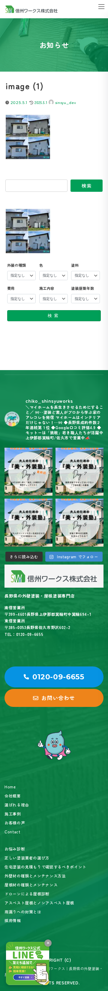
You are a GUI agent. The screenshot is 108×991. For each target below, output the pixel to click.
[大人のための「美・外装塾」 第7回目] (80, 472)
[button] (54, 676)
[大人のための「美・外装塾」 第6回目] (28, 523)
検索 (87, 185)
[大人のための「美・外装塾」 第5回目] (80, 523)
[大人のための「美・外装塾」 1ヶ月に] (28, 472)
